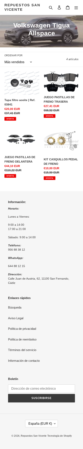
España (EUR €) (40, 423)
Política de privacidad (22, 328)
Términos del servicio (22, 350)
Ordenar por (13, 55)
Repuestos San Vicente (22, 7)
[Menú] (76, 7)
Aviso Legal (15, 318)
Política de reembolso (22, 339)
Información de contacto (24, 360)
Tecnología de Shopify (59, 435)
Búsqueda (14, 307)
